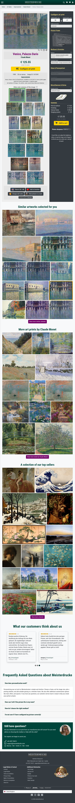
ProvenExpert (15, 658)
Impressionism (17, 7)
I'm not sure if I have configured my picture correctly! (23, 715)
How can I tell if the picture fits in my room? (20, 702)
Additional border (55, 24)
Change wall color (17, 194)
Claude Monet (26, 7)
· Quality (29, 774)
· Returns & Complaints (9, 780)
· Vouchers (29, 778)
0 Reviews (29, 197)
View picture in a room (35, 194)
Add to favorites (34, 189)
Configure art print (27, 69)
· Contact (5, 769)
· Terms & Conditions (8, 774)
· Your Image (30, 769)
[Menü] (2, 2)
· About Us (5, 782)
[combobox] (61, 26)
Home (3, 7)
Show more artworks (37, 617)
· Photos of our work (32, 776)
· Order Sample (30, 780)
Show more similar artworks (37, 321)
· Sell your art (30, 771)
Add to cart (62, 123)
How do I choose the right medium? (17, 708)
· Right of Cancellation (8, 778)
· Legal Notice (6, 771)
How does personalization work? (16, 683)
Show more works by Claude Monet (37, 457)
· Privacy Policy (7, 776)
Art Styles (9, 7)
